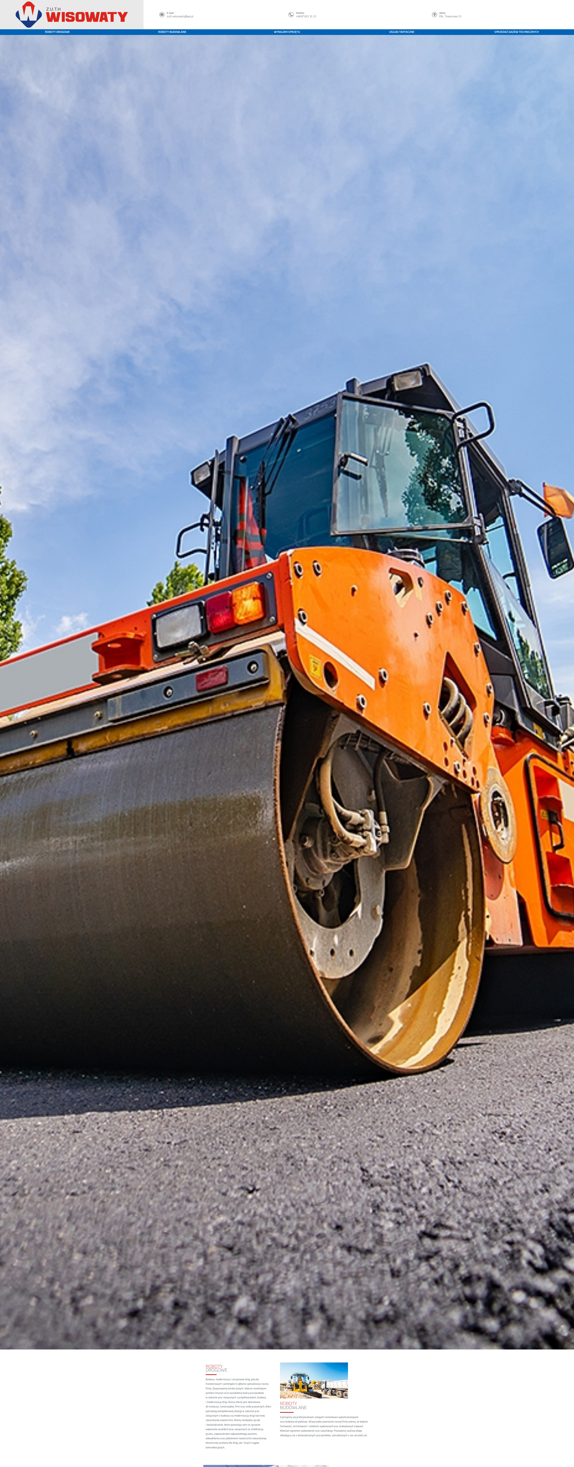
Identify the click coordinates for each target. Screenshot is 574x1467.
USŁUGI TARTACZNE (401, 32)
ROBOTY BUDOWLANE (172, 32)
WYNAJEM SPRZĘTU (287, 32)
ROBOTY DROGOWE (57, 32)
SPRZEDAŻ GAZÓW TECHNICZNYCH (516, 32)
